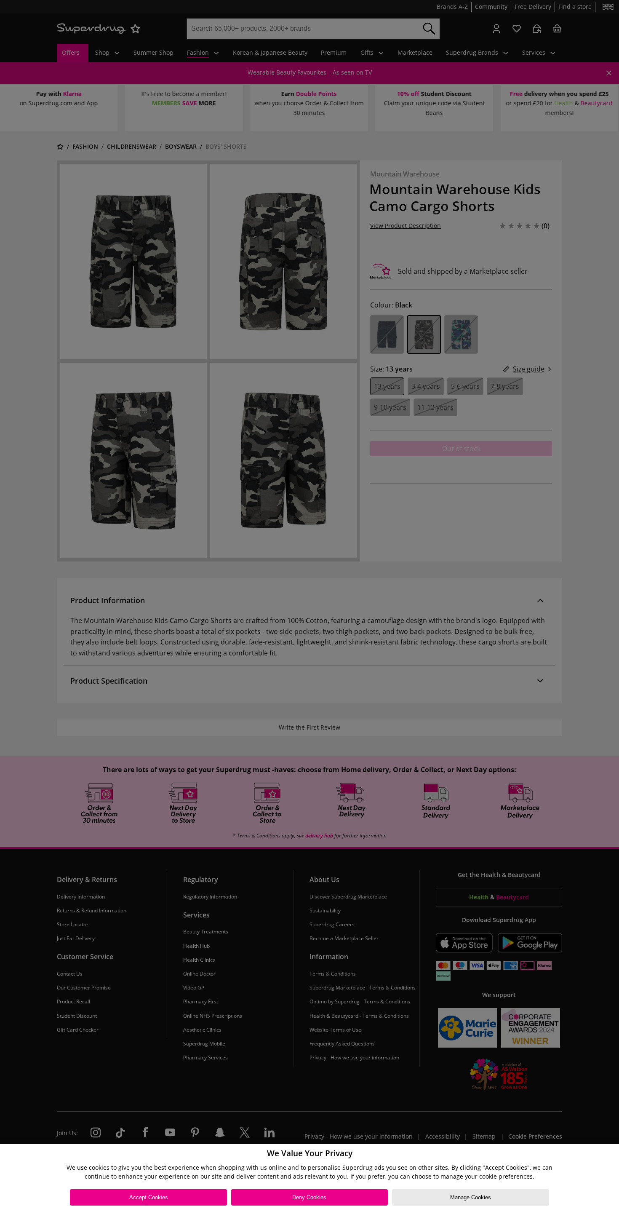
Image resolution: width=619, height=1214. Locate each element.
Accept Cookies (148, 1197)
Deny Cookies (309, 1197)
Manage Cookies (470, 1197)
